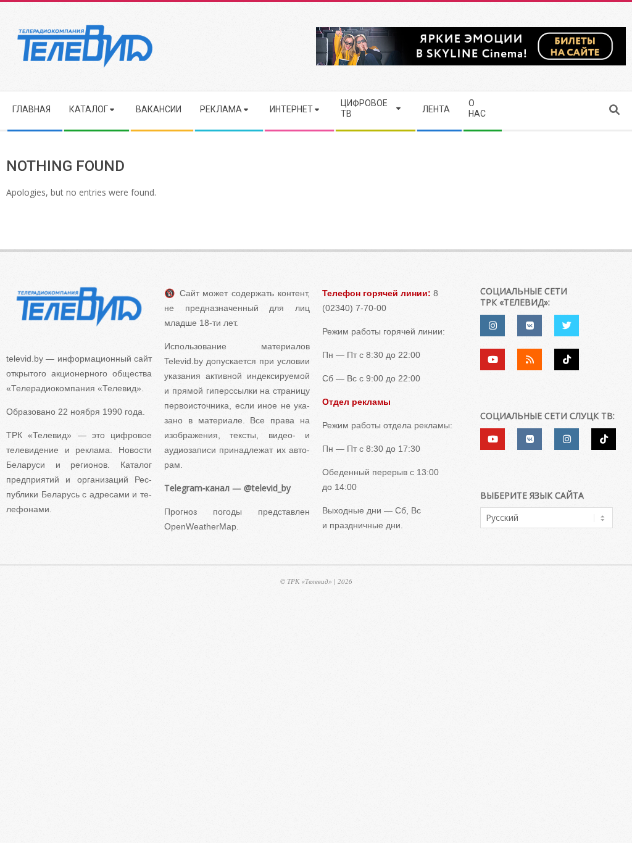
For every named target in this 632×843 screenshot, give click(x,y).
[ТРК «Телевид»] (79, 307)
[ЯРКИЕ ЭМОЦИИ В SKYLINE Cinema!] (471, 31)
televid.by (24, 358)
